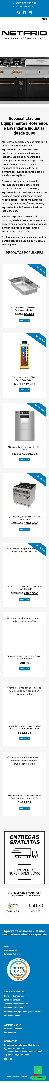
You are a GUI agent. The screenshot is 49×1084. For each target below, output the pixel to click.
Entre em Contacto (12, 1000)
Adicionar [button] (24, 320)
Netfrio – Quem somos (14, 996)
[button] (3, 78)
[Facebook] (5, 1059)
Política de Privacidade (14, 1008)
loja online (27, 237)
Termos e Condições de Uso (16, 1004)
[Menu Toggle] (45, 22)
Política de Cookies (12, 1015)
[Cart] (30, 12)
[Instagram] (10, 1059)
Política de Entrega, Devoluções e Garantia (23, 1011)
